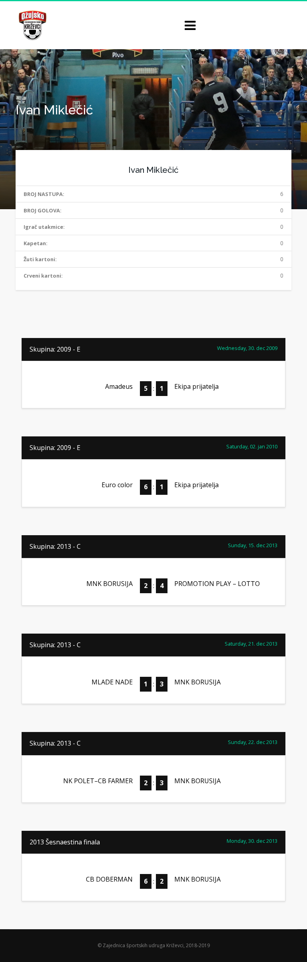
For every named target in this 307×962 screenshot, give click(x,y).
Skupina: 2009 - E (55, 349)
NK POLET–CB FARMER (98, 780)
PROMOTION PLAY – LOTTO (217, 583)
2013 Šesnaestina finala (65, 842)
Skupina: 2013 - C (55, 546)
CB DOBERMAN (109, 879)
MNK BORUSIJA (109, 583)
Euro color (117, 484)
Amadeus (119, 386)
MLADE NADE (112, 682)
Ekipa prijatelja (196, 386)
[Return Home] (32, 24)
